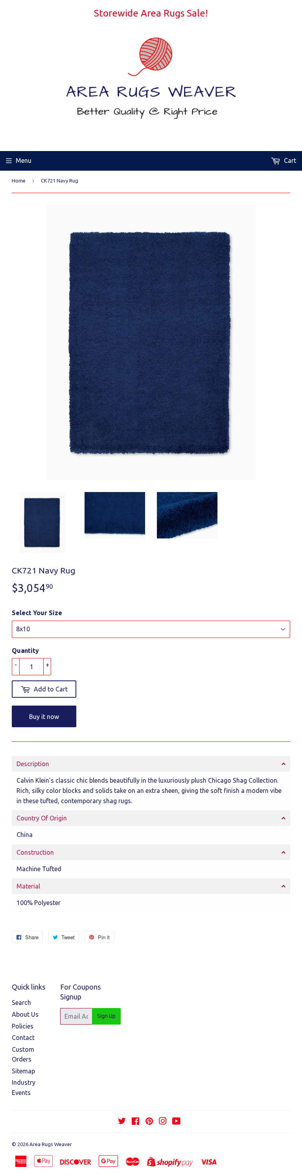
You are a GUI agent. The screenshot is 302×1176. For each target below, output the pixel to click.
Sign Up (106, 1016)
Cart (289, 160)
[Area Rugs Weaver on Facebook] (135, 1121)
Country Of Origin (42, 818)
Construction (35, 852)
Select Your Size (37, 612)
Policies (22, 1026)
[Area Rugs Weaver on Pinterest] (149, 1121)
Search (21, 1002)
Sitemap (23, 1071)
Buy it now (44, 716)
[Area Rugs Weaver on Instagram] (163, 1121)
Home (19, 180)
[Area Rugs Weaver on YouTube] (176, 1121)
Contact (23, 1037)
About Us (25, 1014)
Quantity (25, 650)
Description (33, 764)
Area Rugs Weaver (50, 1144)
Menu (23, 160)
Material (28, 886)
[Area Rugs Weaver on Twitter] (122, 1121)
